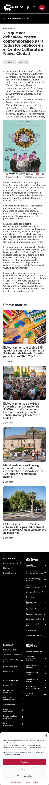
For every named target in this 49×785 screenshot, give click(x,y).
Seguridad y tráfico (33, 619)
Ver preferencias (24, 776)
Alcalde (6, 685)
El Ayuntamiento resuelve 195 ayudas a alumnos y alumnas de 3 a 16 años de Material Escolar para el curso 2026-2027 (23, 352)
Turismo (29, 631)
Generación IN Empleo (32, 680)
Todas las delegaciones (31, 566)
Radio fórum (8, 573)
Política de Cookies (16, 782)
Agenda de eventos (10, 563)
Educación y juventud (31, 603)
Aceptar (24, 762)
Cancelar (24, 769)
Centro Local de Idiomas (32, 666)
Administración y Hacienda (33, 579)
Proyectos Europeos (34, 614)
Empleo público (32, 652)
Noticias (12, 28)
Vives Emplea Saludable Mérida (33, 687)
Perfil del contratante (8, 710)
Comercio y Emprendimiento (33, 586)
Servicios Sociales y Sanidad (34, 625)
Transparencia (9, 704)
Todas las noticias (18, 18)
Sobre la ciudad (9, 650)
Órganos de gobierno (8, 691)
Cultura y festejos (10, 666)
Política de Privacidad (31, 782)
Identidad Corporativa (8, 724)
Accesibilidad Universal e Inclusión (34, 573)
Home (5, 28)
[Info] (28, 7)
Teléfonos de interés (11, 655)
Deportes (30, 597)
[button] (45, 735)
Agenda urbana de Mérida (10, 660)
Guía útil (6, 671)
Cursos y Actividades (31, 695)
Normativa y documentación (9, 698)
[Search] (34, 7)
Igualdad (29, 609)
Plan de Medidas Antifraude (10, 717)
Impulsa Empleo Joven (32, 673)
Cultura (23, 62)
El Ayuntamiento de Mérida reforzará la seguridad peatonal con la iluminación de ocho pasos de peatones (24, 528)
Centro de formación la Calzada (31, 658)
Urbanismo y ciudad (34, 636)
